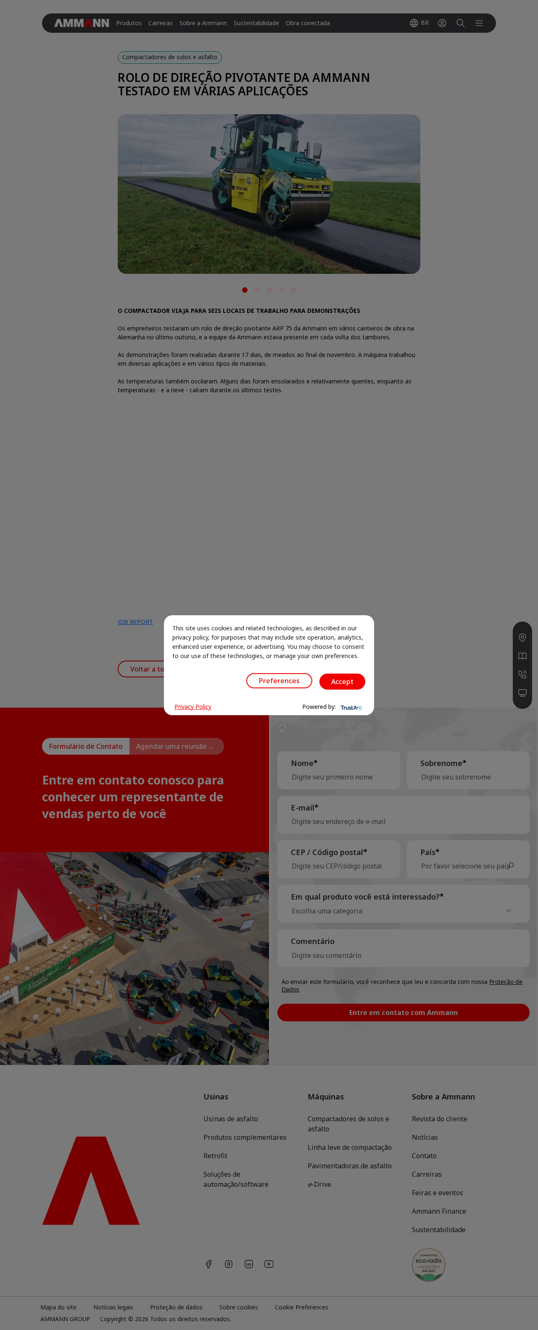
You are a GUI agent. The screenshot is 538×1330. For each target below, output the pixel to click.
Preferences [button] (279, 680)
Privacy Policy (192, 707)
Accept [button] (342, 681)
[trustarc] (350, 706)
